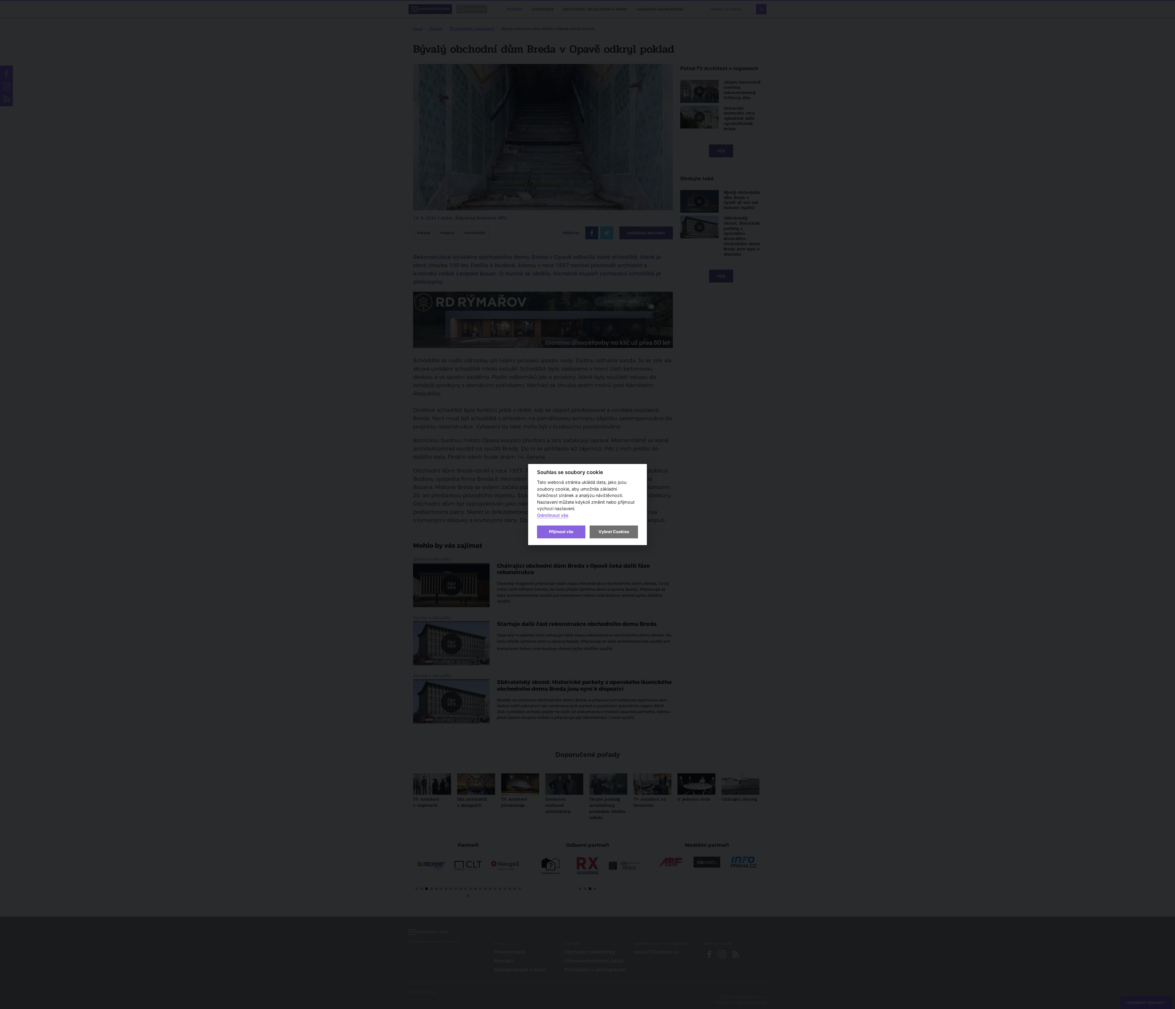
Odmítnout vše (553, 515)
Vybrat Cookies (614, 531)
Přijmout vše (561, 531)
